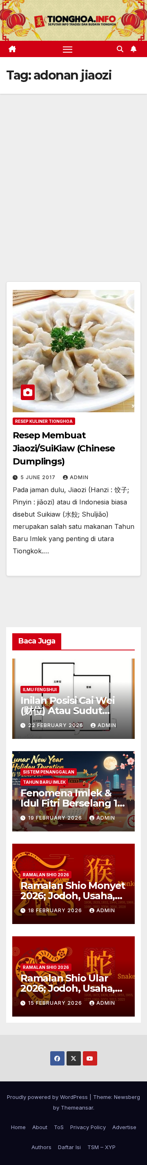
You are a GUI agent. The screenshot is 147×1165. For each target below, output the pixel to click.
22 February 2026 (56, 725)
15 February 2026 (56, 1003)
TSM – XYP (101, 1147)
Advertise (124, 1127)
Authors (41, 1147)
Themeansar (77, 1107)
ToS (59, 1127)
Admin (79, 477)
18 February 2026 (56, 910)
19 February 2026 (56, 818)
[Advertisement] (73, 171)
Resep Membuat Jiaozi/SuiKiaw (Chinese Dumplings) (64, 448)
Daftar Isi (69, 1147)
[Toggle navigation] (68, 49)
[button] (120, 49)
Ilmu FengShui (40, 689)
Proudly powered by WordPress (48, 1097)
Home (18, 1127)
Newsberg (127, 1097)
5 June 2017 (38, 477)
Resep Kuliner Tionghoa (44, 421)
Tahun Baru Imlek (44, 782)
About (39, 1127)
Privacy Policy (88, 1127)
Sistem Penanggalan (48, 771)
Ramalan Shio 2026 (46, 874)
